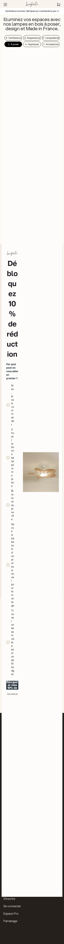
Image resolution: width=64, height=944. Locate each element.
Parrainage (10, 921)
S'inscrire (9, 898)
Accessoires (52, 44)
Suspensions (33, 37)
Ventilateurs (14, 37)
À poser (15, 44)
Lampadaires (52, 37)
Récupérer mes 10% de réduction (12, 685)
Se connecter (12, 906)
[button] (5, 5)
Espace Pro (10, 913)
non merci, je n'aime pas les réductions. (12, 694)
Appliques (33, 44)
